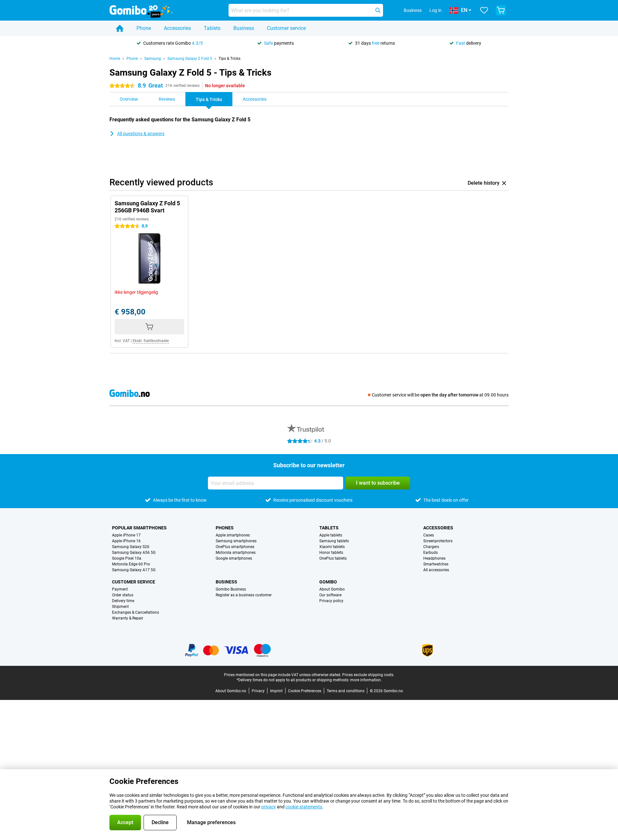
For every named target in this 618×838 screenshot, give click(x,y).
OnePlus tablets (333, 558)
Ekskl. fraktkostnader (151, 341)
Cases (428, 535)
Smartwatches (435, 564)
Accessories (177, 28)
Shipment (120, 606)
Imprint (276, 691)
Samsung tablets (334, 541)
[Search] (378, 10)
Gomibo (328, 581)
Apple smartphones (233, 535)
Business (243, 28)
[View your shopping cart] (501, 10)
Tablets (212, 28)
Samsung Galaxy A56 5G (133, 552)
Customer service (286, 28)
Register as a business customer (244, 595)
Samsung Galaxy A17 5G (133, 570)
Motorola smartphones (236, 552)
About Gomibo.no (230, 691)
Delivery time (123, 601)
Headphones (434, 558)
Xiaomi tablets (332, 547)
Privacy (258, 691)
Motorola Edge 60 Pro (131, 564)
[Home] (119, 28)
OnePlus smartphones (235, 547)
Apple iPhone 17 (126, 535)
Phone (143, 28)
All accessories (436, 570)
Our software (330, 595)
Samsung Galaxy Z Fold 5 (189, 58)
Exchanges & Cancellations (135, 612)
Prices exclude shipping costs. (368, 675)
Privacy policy (331, 601)
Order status (122, 595)
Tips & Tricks (229, 58)
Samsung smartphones (236, 541)
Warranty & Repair (127, 618)
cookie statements (304, 806)
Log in (435, 10)
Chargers (431, 547)
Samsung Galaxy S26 (130, 547)
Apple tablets (330, 535)
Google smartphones (234, 558)
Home (114, 58)
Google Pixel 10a (126, 558)
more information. (366, 680)
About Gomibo (332, 589)
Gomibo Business (231, 589)
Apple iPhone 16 (126, 541)
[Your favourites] (484, 10)
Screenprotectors (438, 541)
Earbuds (430, 552)
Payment (120, 589)
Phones (225, 527)
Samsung (152, 58)
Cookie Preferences (304, 691)
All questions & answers (140, 133)
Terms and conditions (345, 691)
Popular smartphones (139, 527)
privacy (268, 806)
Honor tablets (331, 552)
